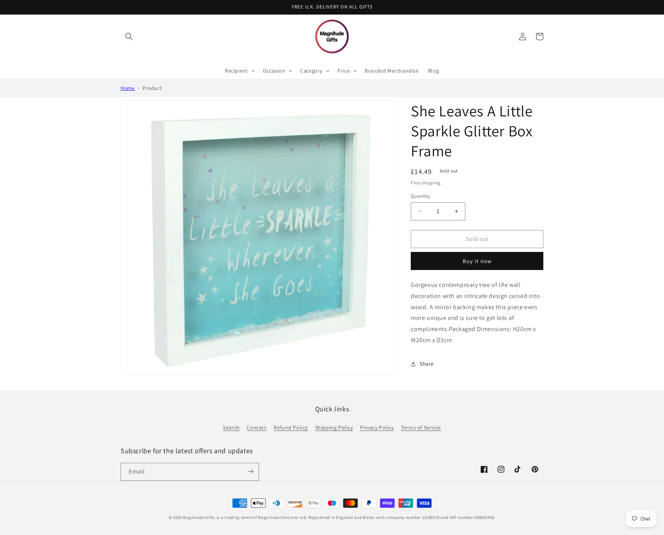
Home (127, 87)
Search (231, 427)
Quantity (420, 196)
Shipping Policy (334, 427)
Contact (256, 427)
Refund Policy (291, 427)
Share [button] (427, 363)
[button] (129, 36)
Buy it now (477, 261)
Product (152, 87)
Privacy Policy (376, 427)
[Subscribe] (250, 471)
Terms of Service (421, 427)
